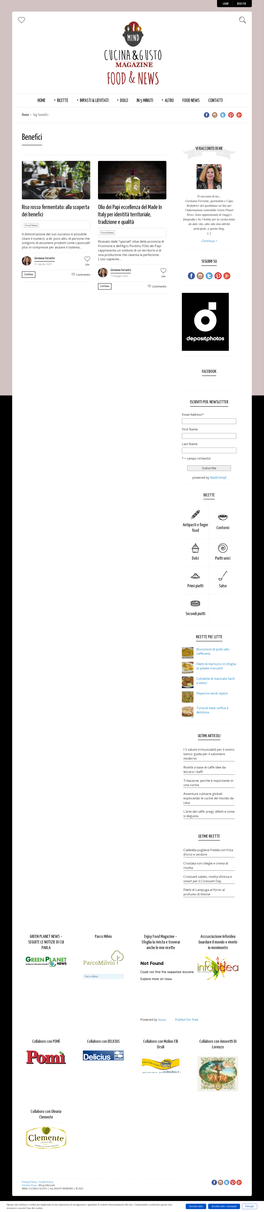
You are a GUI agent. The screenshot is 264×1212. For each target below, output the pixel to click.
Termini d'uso (29, 1185)
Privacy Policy (29, 1182)
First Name (190, 429)
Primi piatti (195, 586)
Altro (169, 101)
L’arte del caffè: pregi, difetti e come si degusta (209, 813)
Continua (28, 274)
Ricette (62, 101)
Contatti (215, 101)
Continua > (209, 241)
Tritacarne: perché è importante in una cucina (208, 783)
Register (241, 3)
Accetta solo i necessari (224, 1206)
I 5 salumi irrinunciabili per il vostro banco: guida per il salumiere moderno (208, 754)
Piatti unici (222, 558)
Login (225, 3)
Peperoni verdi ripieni (212, 693)
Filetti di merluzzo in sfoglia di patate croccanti (216, 666)
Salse (223, 586)
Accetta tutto (196, 1206)
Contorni (222, 528)
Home (41, 101)
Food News (191, 101)
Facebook (209, 371)
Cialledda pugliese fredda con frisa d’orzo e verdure (208, 852)
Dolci (124, 101)
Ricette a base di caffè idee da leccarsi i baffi (204, 769)
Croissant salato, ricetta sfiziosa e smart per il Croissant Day (207, 879)
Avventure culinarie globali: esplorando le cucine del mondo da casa (208, 798)
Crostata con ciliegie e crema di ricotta (205, 865)
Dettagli (249, 1206)
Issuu (162, 1019)
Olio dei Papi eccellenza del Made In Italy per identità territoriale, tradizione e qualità (130, 214)
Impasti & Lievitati (94, 101)
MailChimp (218, 477)
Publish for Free (186, 1019)
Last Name (190, 444)
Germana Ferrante (44, 258)
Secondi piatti (195, 614)
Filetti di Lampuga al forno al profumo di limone (204, 892)
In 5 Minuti (145, 101)
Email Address (193, 414)
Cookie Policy (45, 1182)
